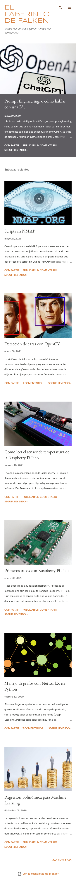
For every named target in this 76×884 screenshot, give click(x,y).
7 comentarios (33, 728)
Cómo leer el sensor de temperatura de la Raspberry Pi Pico (36, 454)
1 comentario (32, 383)
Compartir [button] (11, 145)
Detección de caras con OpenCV (32, 344)
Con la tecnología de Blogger (40, 873)
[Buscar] (60, 6)
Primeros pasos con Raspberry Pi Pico (36, 570)
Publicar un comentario (40, 145)
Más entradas (62, 860)
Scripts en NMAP (19, 231)
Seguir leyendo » (16, 149)
